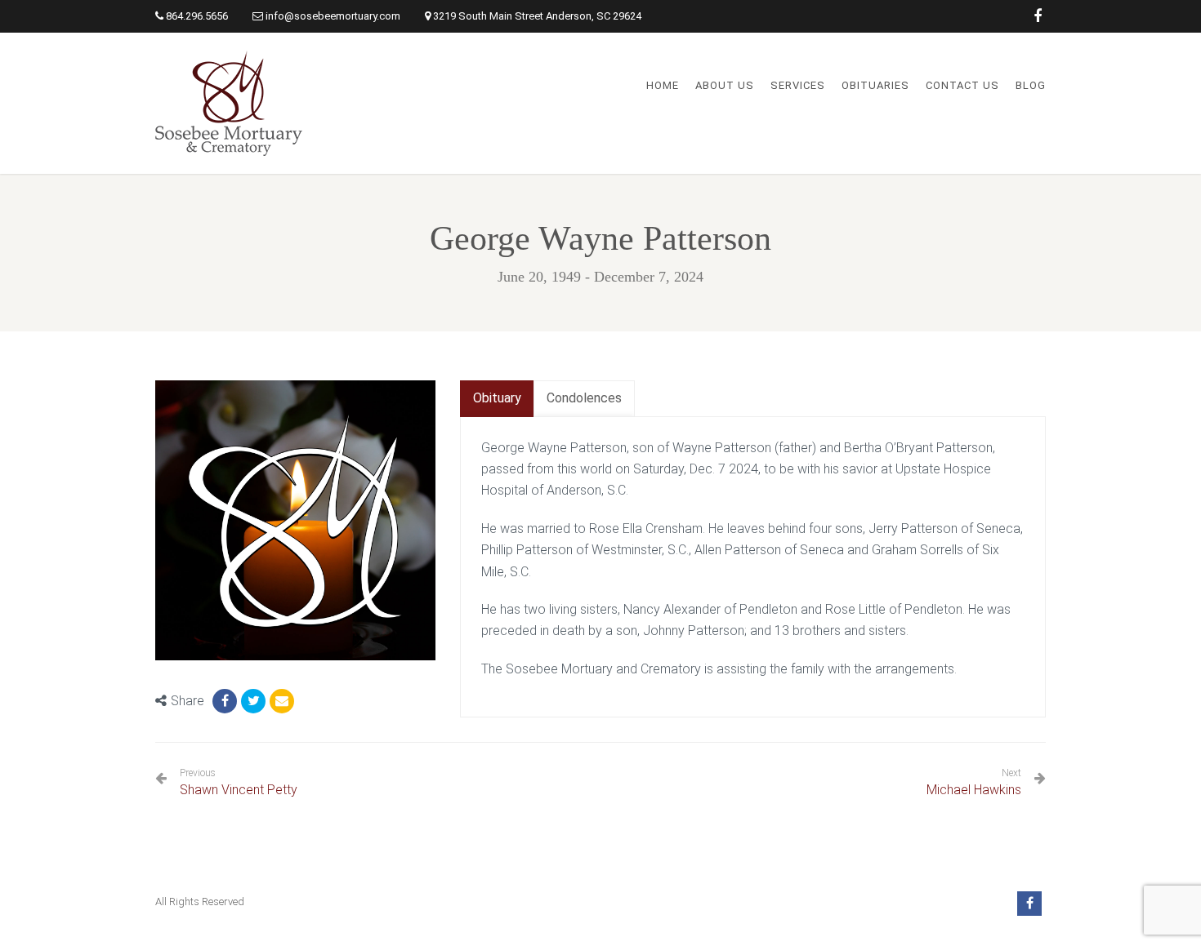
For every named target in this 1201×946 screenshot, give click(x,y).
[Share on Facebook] (224, 701)
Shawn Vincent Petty (238, 782)
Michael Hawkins (973, 789)
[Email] (282, 701)
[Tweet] (253, 701)
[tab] (497, 398)
